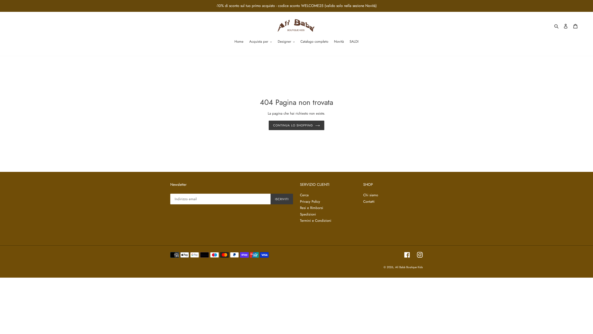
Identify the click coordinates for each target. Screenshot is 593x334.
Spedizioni (308, 214)
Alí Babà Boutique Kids (409, 267)
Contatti (369, 201)
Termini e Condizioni (315, 220)
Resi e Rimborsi (311, 207)
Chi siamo (370, 195)
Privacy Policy (310, 201)
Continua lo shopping (293, 125)
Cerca (304, 195)
